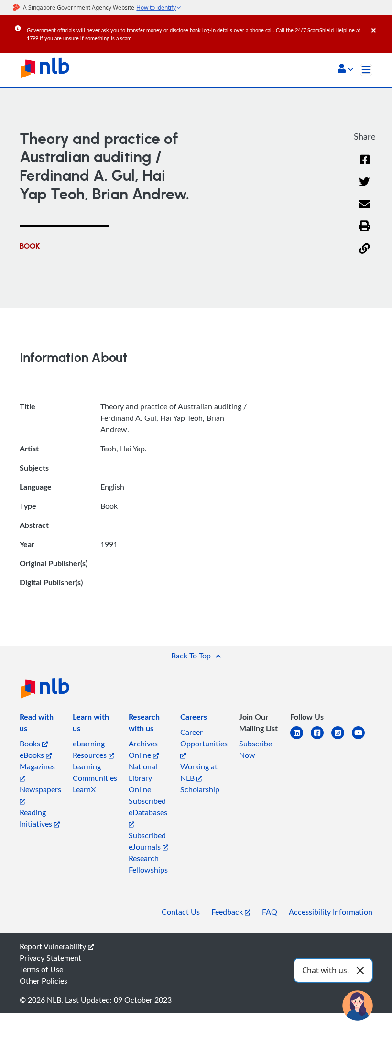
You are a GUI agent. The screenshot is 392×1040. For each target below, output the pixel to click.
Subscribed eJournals (147, 841)
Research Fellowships (148, 864)
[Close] (380, 23)
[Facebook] (364, 165)
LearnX (84, 789)
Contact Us (181, 912)
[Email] (364, 210)
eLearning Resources (91, 749)
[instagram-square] (341, 738)
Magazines (37, 766)
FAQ (269, 912)
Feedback (228, 912)
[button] (345, 69)
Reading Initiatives (37, 818)
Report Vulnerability (54, 946)
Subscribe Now (255, 749)
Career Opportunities (204, 738)
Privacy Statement (50, 957)
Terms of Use (41, 969)
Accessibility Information (330, 912)
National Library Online (143, 778)
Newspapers (40, 789)
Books (31, 743)
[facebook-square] (321, 738)
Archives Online (143, 749)
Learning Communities (95, 772)
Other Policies (43, 980)
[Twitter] (364, 187)
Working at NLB (199, 772)
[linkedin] (300, 738)
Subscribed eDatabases (148, 807)
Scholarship (199, 789)
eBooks (33, 755)
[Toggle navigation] (366, 70)
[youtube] (362, 738)
